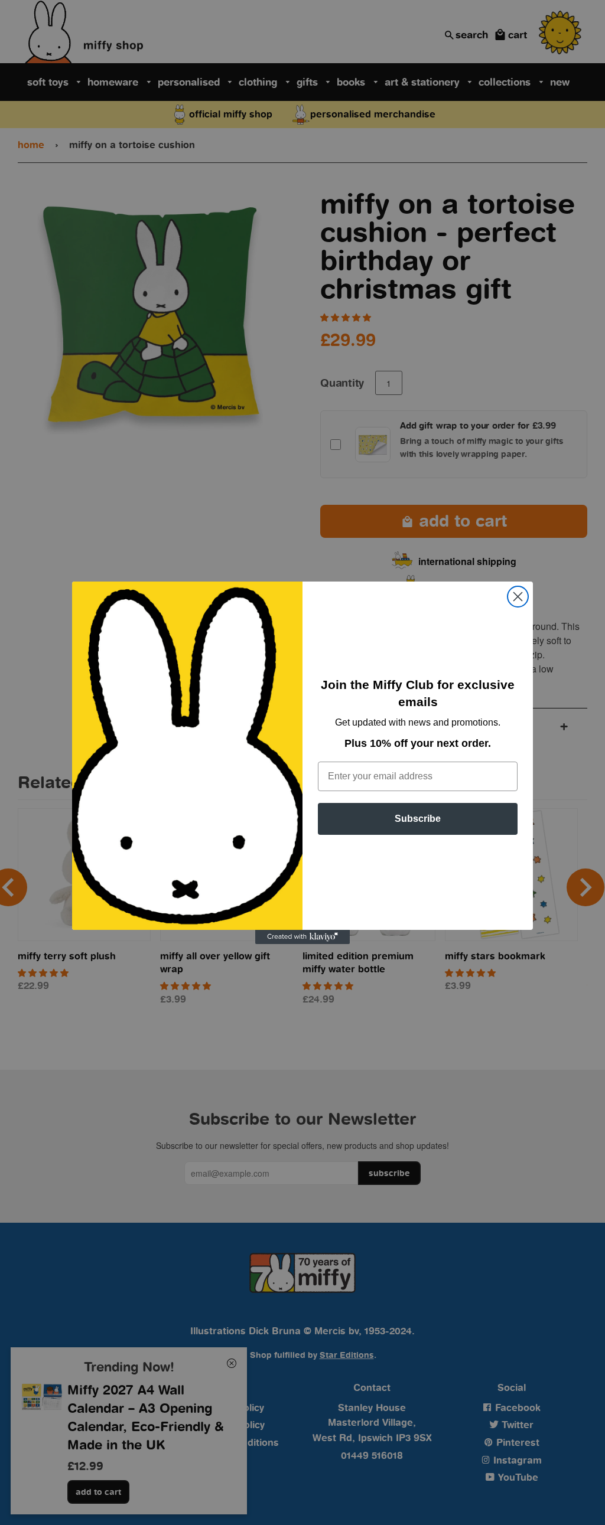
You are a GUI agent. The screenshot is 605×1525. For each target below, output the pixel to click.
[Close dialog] (518, 596)
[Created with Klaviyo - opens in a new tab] (302, 937)
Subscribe (418, 819)
